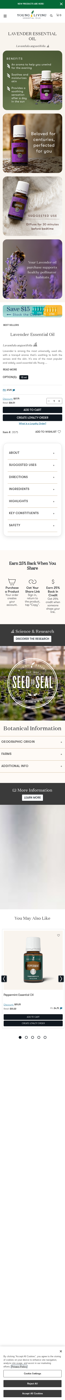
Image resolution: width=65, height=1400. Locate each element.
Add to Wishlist (46, 431)
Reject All (32, 1383)
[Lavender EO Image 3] (32, 143)
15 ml (24, 377)
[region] (32, 1373)
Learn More (32, 797)
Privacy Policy (19, 1366)
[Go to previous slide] (4, 979)
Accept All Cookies (32, 1393)
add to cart (32, 409)
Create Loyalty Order (32, 417)
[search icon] (52, 15)
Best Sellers (11, 325)
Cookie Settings (32, 1373)
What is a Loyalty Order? (32, 423)
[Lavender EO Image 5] (32, 269)
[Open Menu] (5, 16)
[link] (47, 46)
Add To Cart (33, 1017)
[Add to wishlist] (58, 935)
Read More (10, 369)
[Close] (61, 1351)
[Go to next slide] (61, 979)
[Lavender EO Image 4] (32, 206)
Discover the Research (32, 638)
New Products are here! (31, 4)
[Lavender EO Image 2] (32, 80)
